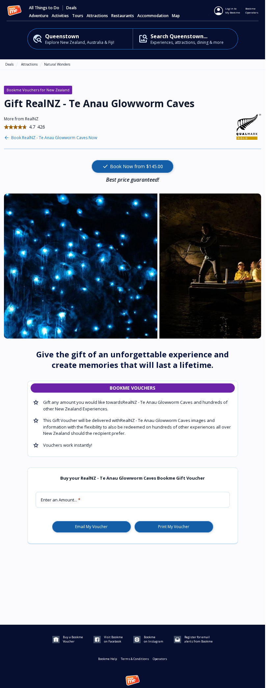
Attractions (29, 64)
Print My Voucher (173, 527)
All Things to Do (44, 8)
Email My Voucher (91, 527)
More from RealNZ (21, 119)
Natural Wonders (57, 64)
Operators (160, 659)
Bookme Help (107, 659)
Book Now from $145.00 (132, 166)
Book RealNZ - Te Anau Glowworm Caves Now (54, 137)
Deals (71, 8)
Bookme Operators (251, 10)
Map (176, 15)
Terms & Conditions (135, 659)
